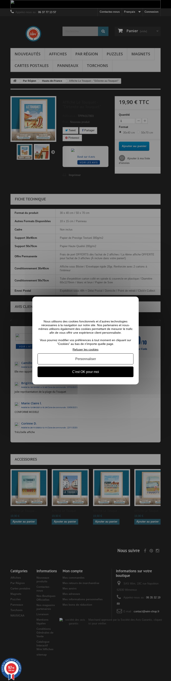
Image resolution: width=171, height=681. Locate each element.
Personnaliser (85, 359)
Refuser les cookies (85, 349)
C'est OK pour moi (85, 372)
